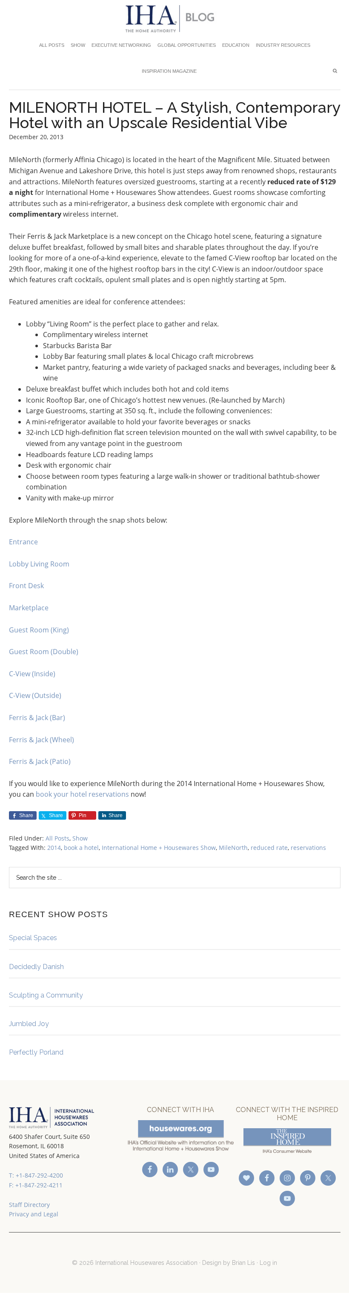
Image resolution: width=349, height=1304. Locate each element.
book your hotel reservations (82, 794)
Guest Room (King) (39, 630)
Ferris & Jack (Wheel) (41, 739)
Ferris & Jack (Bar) (37, 717)
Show (80, 838)
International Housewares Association (174, 18)
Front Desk (26, 585)
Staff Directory (29, 1205)
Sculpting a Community (46, 995)
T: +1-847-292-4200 (36, 1175)
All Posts (57, 838)
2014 (54, 848)
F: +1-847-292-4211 (36, 1185)
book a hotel (81, 848)
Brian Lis (243, 1262)
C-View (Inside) (32, 673)
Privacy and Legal (33, 1214)
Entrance (23, 541)
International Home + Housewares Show (159, 848)
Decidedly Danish (36, 967)
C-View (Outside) (35, 695)
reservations (308, 848)
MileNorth (233, 848)
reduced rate (269, 848)
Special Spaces (33, 938)
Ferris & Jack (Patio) (40, 761)
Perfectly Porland (36, 1052)
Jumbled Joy (29, 1024)
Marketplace (29, 607)
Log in (268, 1262)
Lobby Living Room (39, 564)
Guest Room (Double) (43, 651)
